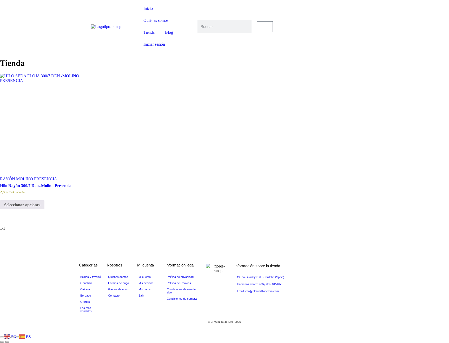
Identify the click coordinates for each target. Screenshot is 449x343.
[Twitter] (343, 21)
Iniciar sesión (154, 44)
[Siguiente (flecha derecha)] (7, 342)
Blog (169, 32)
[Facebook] (343, 17)
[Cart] (265, 26)
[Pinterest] (343, 31)
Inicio (148, 8)
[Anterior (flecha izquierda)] (2, 342)
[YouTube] (343, 26)
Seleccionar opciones (22, 205)
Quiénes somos (155, 20)
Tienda (149, 32)
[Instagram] (343, 35)
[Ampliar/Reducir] (2, 337)
